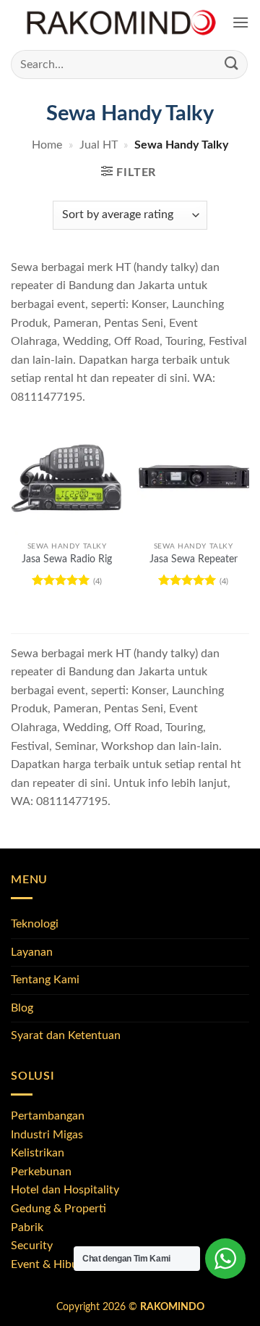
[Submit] (231, 64)
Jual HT (98, 145)
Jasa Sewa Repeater (194, 559)
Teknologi (34, 924)
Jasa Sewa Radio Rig (67, 559)
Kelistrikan (37, 1153)
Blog (22, 1008)
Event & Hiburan (53, 1264)
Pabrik (27, 1227)
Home (47, 145)
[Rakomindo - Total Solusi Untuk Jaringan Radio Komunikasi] (121, 23)
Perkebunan (41, 1171)
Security (32, 1245)
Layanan (32, 952)
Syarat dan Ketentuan (66, 1035)
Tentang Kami (45, 979)
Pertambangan (47, 1116)
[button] (240, 23)
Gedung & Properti (58, 1208)
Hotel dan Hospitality (65, 1190)
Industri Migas (47, 1135)
